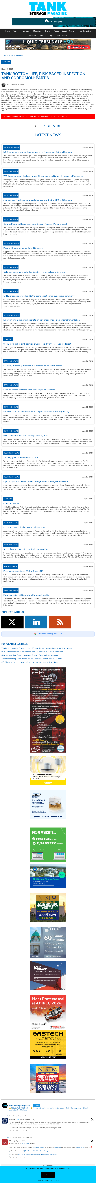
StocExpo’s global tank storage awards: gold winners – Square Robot (37, 343)
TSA (11, 1141)
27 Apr (24, 1141)
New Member (62, 36)
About (42, 36)
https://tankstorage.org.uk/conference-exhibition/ (41, 1154)
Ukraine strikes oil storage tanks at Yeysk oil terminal (29, 389)
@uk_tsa (17, 1141)
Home (7, 31)
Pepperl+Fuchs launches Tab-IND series (23, 248)
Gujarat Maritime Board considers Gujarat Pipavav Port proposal (35, 224)
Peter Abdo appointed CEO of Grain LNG (23, 571)
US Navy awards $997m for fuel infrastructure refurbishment (33, 365)
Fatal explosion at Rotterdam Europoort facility (26, 595)
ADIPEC (12, 1119)
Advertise (32, 36)
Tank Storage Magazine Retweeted (20, 1116)
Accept (48, 1175)
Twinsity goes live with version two (20, 457)
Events (47, 31)
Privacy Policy (54, 1180)
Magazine (37, 31)
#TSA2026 (25, 1143)
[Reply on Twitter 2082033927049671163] (10, 1130)
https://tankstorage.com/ (44, 1151)
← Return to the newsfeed (12, 55)
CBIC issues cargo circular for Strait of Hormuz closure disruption (34, 272)
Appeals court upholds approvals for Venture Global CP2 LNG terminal (37, 200)
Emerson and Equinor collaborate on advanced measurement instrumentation (41, 319)
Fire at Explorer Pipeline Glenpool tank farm (24, 527)
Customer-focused (12, 503)
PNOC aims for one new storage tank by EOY (25, 435)
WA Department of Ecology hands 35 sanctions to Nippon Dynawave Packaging (43, 176)
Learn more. (66, 1168)
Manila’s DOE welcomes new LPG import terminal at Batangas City (36, 411)
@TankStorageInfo (38, 1147)
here (65, 116)
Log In (51, 36)
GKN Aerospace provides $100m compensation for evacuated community (39, 295)
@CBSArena (80, 1147)
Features (25, 31)
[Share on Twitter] (44, 125)
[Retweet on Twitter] (8, 1116)
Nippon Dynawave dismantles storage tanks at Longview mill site (35, 481)
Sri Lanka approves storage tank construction (25, 549)
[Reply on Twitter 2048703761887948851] (10, 1157)
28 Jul (34, 1119)
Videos (56, 31)
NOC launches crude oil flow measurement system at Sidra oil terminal (37, 152)
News (15, 31)
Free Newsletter (85, 31)
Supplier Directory (68, 31)
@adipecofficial (25, 1119)
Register (54, 116)
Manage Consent (43, 1180)
